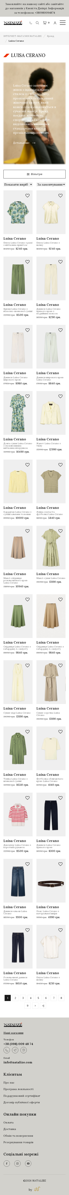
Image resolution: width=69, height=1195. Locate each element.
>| (43, 1005)
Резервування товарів (18, 1142)
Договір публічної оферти (21, 1102)
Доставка (9, 1129)
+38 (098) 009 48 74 (18, 1044)
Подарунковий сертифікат (21, 1096)
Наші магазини (13, 1033)
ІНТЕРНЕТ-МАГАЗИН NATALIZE (22, 36)
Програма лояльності (18, 1089)
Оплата (8, 1122)
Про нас (8, 1082)
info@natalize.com (17, 1062)
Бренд (50, 36)
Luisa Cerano (16, 40)
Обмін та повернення (18, 1135)
